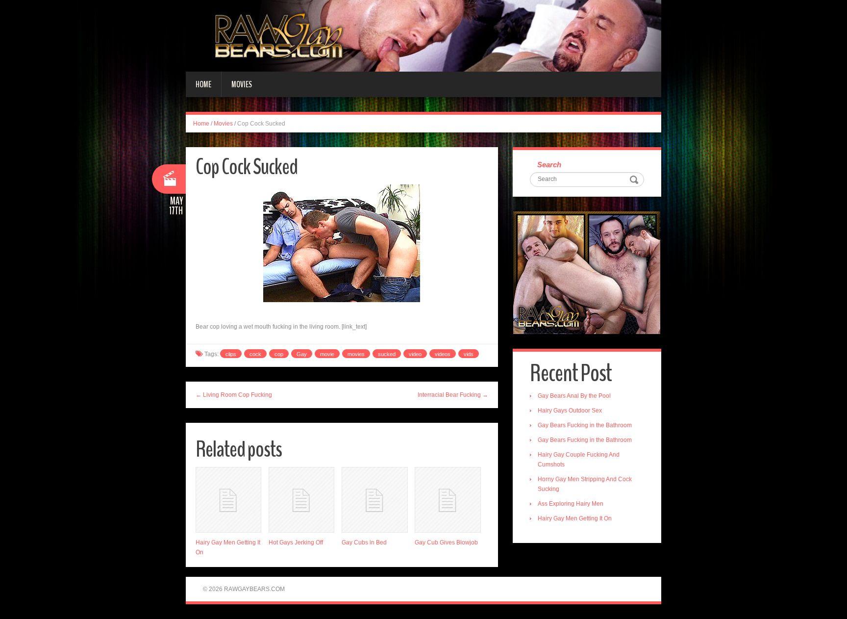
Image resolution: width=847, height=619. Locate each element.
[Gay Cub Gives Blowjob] (447, 500)
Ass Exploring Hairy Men (570, 503)
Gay (302, 354)
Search (549, 164)
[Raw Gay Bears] (423, 35)
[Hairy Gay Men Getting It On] (228, 500)
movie (327, 354)
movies (356, 354)
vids (468, 354)
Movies (241, 84)
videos (442, 354)
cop (278, 354)
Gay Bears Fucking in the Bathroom (585, 425)
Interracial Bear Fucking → (453, 394)
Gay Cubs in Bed (364, 542)
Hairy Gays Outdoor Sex (570, 410)
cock (255, 354)
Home (203, 84)
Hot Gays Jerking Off (296, 542)
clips (230, 354)
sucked (387, 354)
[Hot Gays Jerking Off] (301, 500)
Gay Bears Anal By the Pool (574, 395)
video (415, 354)
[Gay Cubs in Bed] (374, 500)
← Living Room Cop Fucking (234, 394)
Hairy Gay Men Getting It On (575, 518)
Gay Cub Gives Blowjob (446, 542)
